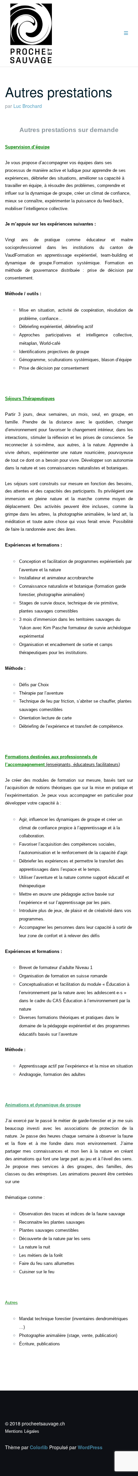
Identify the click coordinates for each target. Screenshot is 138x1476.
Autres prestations (58, 91)
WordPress (90, 1447)
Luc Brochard (27, 106)
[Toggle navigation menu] (126, 33)
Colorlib (39, 1447)
